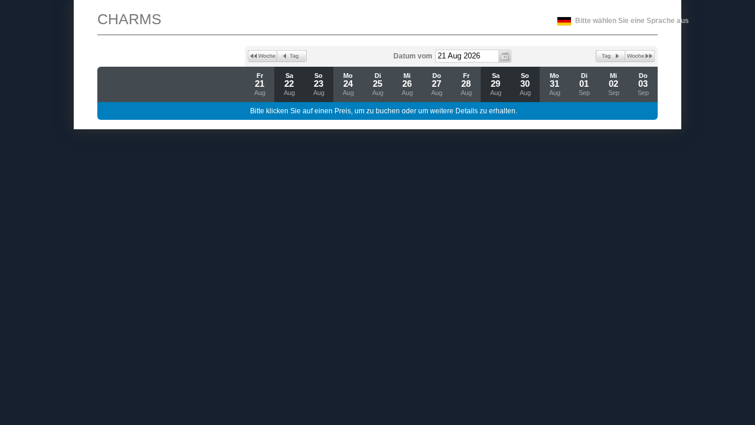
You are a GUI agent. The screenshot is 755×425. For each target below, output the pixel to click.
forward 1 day (610, 56)
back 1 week (262, 56)
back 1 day (292, 56)
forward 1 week (640, 56)
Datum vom (412, 56)
